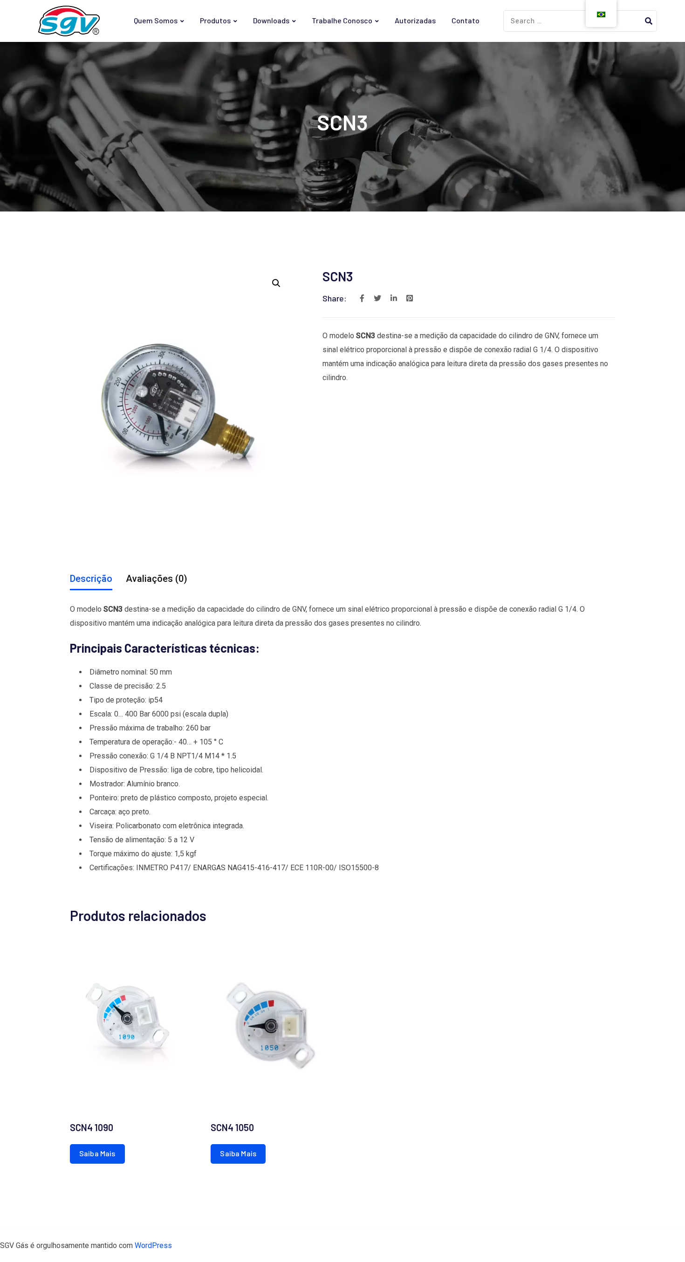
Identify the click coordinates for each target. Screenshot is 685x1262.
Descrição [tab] (91, 578)
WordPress (153, 1245)
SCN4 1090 (91, 1127)
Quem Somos (156, 20)
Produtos (215, 20)
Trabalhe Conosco (342, 20)
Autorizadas (415, 20)
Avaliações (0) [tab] (156, 578)
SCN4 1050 (232, 1127)
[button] (276, 283)
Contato (466, 20)
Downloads (271, 20)
